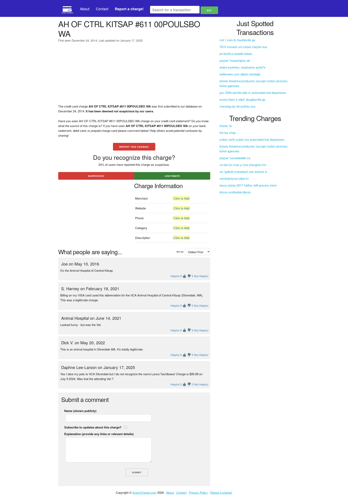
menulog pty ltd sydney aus (238, 106)
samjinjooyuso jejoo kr (234, 178)
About (84, 8)
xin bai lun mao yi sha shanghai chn (243, 165)
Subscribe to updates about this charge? (92, 427)
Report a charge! (221, 492)
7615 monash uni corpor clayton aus (243, 47)
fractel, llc (226, 126)
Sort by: (180, 251)
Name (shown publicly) (80, 411)
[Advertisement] (134, 76)
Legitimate (172, 175)
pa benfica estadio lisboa (236, 53)
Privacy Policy (198, 492)
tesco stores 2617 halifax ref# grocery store (248, 185)
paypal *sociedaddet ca (235, 158)
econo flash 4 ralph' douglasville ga (242, 99)
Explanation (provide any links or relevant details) (99, 434)
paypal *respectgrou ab (235, 60)
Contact (102, 8)
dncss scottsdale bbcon (235, 192)
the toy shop (228, 132)
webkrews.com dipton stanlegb (240, 74)
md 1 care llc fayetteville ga (237, 40)
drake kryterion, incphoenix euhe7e (242, 67)
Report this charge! (134, 146)
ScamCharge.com (144, 492)
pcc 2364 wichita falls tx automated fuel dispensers (253, 92)
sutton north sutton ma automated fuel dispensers (252, 139)
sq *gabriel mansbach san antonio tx (243, 171)
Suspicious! (96, 175)
